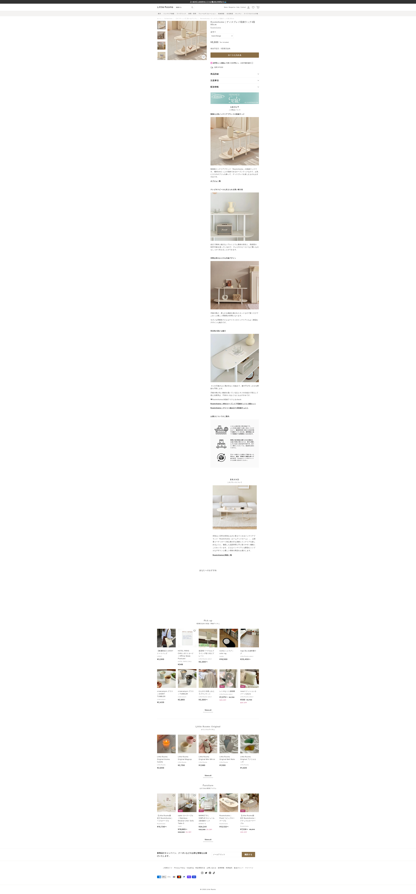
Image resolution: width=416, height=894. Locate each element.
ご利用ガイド (167, 868)
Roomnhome (215, 28)
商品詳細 (214, 74)
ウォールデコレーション (207, 13)
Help (238, 7)
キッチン (238, 13)
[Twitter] (206, 873)
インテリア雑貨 (168, 13)
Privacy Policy (179, 868)
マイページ (249, 868)
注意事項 (214, 80)
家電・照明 (192, 13)
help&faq (190, 868)
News (226, 7)
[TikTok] (214, 873)
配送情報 (214, 87)
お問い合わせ (211, 868)
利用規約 (229, 868)
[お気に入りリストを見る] (253, 7)
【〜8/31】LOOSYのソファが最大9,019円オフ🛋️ (208, 2)
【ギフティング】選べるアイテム (186, 18)
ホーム (159, 18)
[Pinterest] (210, 873)
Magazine (232, 7)
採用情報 (221, 868)
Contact (243, 7)
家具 (159, 13)
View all (208, 710)
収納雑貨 (221, 13)
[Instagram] (202, 873)
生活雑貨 (230, 13)
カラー (213, 32)
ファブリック (181, 13)
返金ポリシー (239, 868)
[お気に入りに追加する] (204, 57)
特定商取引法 (200, 868)
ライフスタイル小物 (251, 13)
